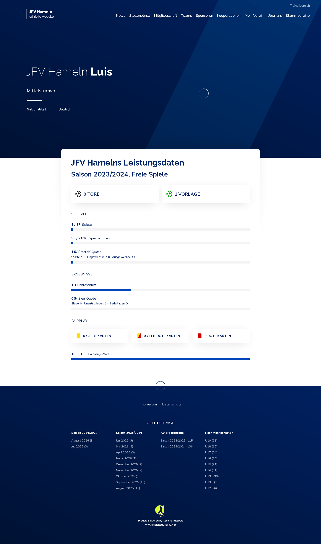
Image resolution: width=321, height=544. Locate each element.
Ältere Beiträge (172, 433)
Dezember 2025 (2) (129, 464)
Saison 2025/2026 (129, 433)
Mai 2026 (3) (124, 446)
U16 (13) (211, 458)
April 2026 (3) (125, 452)
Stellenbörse (139, 15)
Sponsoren (204, 15)
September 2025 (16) (130, 482)
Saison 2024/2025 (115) (177, 441)
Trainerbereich (300, 5)
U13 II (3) (211, 482)
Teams (186, 15)
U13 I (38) (212, 476)
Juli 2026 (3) (79, 446)
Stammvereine (298, 15)
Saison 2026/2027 (84, 433)
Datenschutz (171, 404)
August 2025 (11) (128, 488)
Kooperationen (229, 15)
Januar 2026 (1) (126, 458)
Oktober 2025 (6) (128, 476)
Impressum (148, 404)
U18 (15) (211, 446)
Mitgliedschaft (165, 15)
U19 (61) (211, 441)
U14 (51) (211, 470)
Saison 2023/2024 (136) (177, 446)
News (120, 15)
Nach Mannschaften (219, 433)
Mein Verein (254, 15)
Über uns (275, 15)
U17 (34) (211, 452)
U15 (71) (211, 464)
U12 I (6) (211, 488)
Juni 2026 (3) (124, 441)
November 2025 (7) (129, 470)
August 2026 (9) (82, 441)
